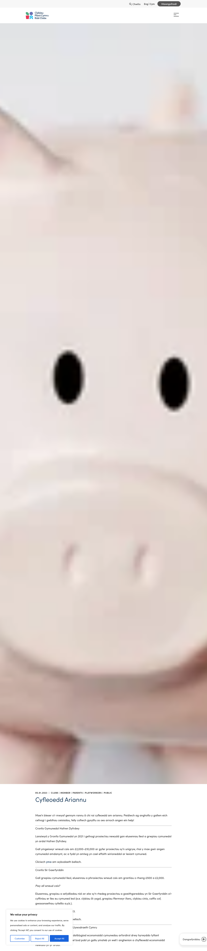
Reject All (39, 938)
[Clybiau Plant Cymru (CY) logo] (38, 15)
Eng (146, 4)
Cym (152, 4)
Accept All (59, 938)
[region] (39, 927)
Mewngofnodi (169, 3)
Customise (20, 938)
